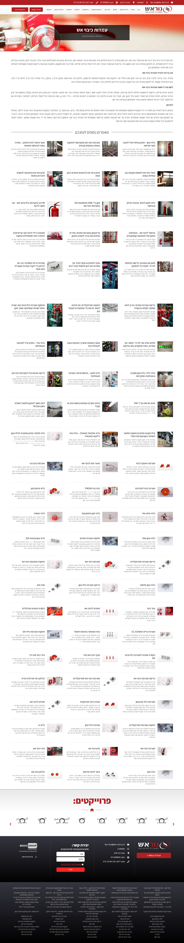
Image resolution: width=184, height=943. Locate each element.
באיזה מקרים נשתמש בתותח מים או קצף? (83, 405)
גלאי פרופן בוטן (38, 488)
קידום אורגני (33, 851)
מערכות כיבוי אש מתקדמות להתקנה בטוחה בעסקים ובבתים (83, 144)
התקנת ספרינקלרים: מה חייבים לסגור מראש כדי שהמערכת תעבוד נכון (84, 308)
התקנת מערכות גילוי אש (34, 631)
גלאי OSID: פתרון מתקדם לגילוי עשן (28, 433)
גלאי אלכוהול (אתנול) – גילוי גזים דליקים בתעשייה (85, 435)
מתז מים (41, 585)
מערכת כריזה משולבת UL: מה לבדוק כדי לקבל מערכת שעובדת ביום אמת (30, 266)
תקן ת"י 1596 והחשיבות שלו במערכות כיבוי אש (87, 204)
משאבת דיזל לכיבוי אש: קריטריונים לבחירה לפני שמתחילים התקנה (29, 234)
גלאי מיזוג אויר (148, 513)
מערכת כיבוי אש (148, 748)
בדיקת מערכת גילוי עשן (89, 585)
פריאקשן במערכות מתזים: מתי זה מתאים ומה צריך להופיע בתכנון (84, 234)
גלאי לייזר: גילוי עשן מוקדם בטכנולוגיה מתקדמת (143, 374)
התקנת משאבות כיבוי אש (33, 561)
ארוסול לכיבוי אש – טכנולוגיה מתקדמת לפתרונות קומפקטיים (141, 234)
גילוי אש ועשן (124, 9)
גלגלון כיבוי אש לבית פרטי (33, 678)
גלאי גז (41, 725)
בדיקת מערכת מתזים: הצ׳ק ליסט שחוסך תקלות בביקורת (140, 306)
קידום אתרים (23, 851)
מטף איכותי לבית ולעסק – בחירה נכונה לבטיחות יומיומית (30, 144)
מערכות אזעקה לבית (145, 463)
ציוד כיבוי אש (39, 748)
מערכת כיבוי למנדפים (145, 488)
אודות (133, 9)
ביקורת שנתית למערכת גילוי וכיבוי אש (140, 656)
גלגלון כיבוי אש (38, 771)
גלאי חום (151, 771)
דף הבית (99, 36)
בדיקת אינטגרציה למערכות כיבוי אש (28, 373)
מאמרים (69, 9)
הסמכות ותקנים (96, 9)
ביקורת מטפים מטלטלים (33, 608)
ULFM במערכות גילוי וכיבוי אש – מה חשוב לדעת (28, 204)
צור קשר (48, 9)
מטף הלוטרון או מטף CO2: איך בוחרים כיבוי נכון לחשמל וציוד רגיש (84, 264)
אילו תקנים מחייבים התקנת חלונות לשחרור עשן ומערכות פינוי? (139, 435)
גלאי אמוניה (39, 513)
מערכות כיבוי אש (92, 561)
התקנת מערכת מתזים (90, 538)
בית (139, 9)
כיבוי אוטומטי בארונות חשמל (87, 631)
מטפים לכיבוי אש (92, 608)
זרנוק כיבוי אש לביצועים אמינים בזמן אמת (83, 174)
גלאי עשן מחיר (148, 538)
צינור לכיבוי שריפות (91, 771)
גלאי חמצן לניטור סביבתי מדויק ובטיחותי (141, 204)
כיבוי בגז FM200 (92, 488)
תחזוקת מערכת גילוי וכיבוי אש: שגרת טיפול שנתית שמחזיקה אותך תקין (28, 306)
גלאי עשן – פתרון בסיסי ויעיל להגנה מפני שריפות (139, 144)
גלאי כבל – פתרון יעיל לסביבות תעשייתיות (31, 344)
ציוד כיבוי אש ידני (37, 655)
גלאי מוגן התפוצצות (91, 513)
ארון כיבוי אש (94, 748)
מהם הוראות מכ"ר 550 (144, 403)
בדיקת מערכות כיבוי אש (144, 678)
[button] (10, 824)
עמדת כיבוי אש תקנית (90, 701)
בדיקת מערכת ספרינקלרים (142, 561)
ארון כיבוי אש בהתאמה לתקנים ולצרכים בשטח (31, 174)
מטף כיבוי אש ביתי (91, 655)
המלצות (77, 9)
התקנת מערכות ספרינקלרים (142, 725)
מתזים (115, 9)
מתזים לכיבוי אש (37, 701)
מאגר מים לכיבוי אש (91, 463)
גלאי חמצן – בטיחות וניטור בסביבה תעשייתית (84, 374)
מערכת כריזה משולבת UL (143, 631)
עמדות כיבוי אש (27, 934)
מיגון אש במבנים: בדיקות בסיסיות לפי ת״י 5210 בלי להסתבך (140, 264)
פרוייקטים (85, 9)
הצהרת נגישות (58, 9)
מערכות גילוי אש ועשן (145, 701)
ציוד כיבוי (107, 9)
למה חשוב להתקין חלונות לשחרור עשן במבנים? (29, 405)
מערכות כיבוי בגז (37, 463)
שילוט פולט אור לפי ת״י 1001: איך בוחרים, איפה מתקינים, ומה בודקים (139, 344)
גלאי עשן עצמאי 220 (35, 538)
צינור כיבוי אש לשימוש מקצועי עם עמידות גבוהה (140, 174)
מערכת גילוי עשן (92, 725)
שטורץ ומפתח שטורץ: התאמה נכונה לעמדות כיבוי (83, 344)
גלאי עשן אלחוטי (147, 585)
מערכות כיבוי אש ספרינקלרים (86, 678)
